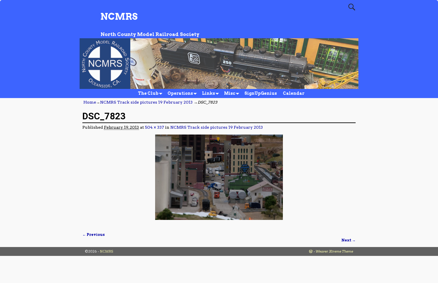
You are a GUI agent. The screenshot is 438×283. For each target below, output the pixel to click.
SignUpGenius (260, 93)
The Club (148, 93)
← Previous (93, 234)
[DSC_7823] (219, 180)
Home (89, 102)
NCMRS (119, 16)
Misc (229, 93)
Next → (348, 240)
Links (208, 93)
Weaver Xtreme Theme (334, 251)
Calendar (293, 93)
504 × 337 (154, 127)
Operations (180, 93)
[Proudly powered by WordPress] (311, 251)
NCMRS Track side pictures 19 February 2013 (146, 102)
